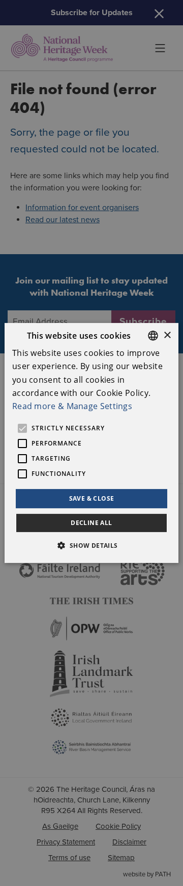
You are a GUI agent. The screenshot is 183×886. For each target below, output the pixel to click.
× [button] (167, 335)
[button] (91, 545)
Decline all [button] (91, 522)
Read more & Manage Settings (72, 406)
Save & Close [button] (91, 498)
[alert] (91, 443)
